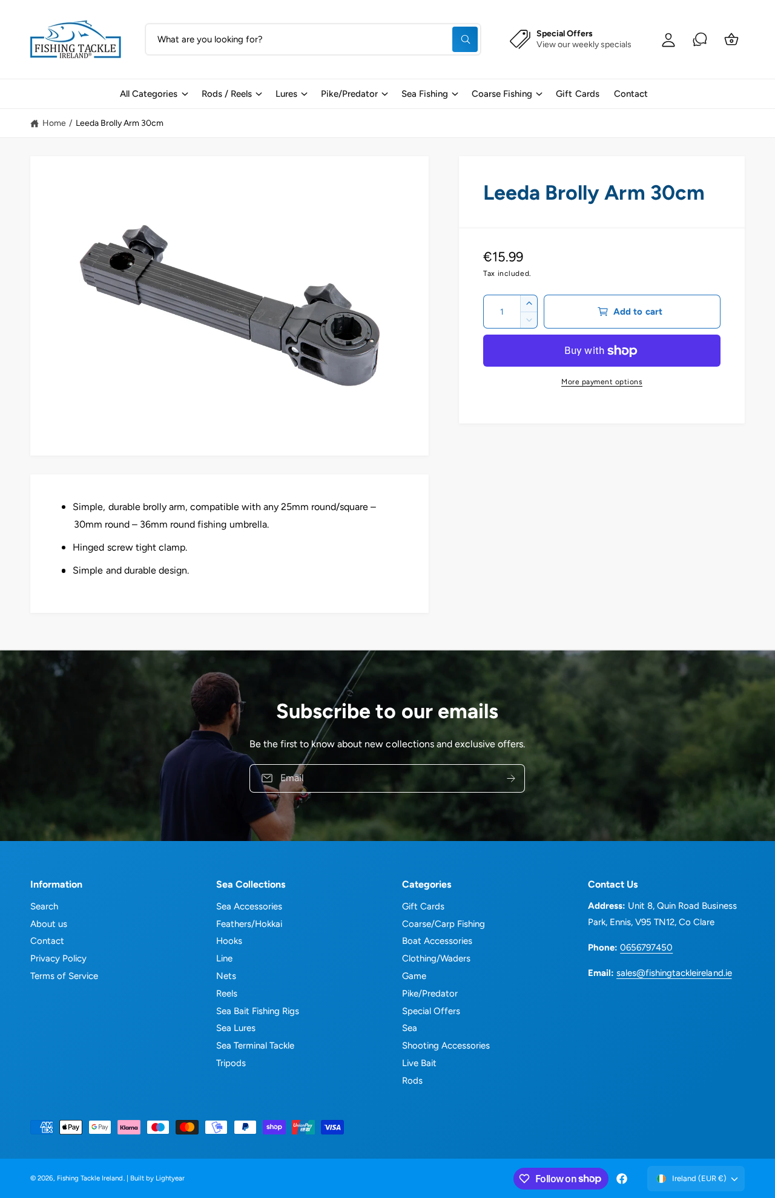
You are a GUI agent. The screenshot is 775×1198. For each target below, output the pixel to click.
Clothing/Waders (436, 958)
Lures (286, 93)
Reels (226, 993)
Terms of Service (64, 976)
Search (44, 906)
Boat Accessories (437, 940)
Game (414, 976)
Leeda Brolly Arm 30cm (119, 123)
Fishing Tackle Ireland (90, 1178)
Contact (47, 940)
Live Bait (419, 1063)
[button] (153, 93)
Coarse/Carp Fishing (443, 923)
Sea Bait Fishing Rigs (257, 1011)
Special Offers (431, 1011)
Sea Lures (236, 1028)
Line (224, 958)
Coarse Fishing (502, 93)
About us (48, 923)
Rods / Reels (227, 93)
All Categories (148, 93)
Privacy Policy (58, 958)
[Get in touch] (700, 39)
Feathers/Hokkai (249, 923)
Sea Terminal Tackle (255, 1045)
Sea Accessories (249, 906)
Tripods (231, 1063)
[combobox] (313, 39)
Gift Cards (423, 906)
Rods (412, 1080)
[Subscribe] (511, 778)
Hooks (229, 940)
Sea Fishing (424, 93)
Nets (226, 976)
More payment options (601, 382)
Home (54, 123)
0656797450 (646, 947)
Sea (409, 1028)
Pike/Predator (349, 93)
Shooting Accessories (446, 1045)
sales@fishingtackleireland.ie (673, 972)
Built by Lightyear (157, 1178)
